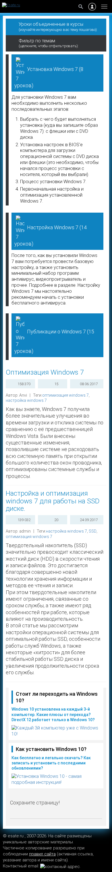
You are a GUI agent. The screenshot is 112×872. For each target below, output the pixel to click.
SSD (92, 531)
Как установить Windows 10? (51, 749)
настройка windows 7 (26, 400)
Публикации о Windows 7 (54, 341)
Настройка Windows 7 (50, 235)
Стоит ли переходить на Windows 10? (57, 697)
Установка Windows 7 (48, 77)
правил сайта (42, 854)
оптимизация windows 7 (65, 395)
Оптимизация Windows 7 (45, 372)
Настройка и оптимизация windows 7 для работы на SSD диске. (53, 501)
